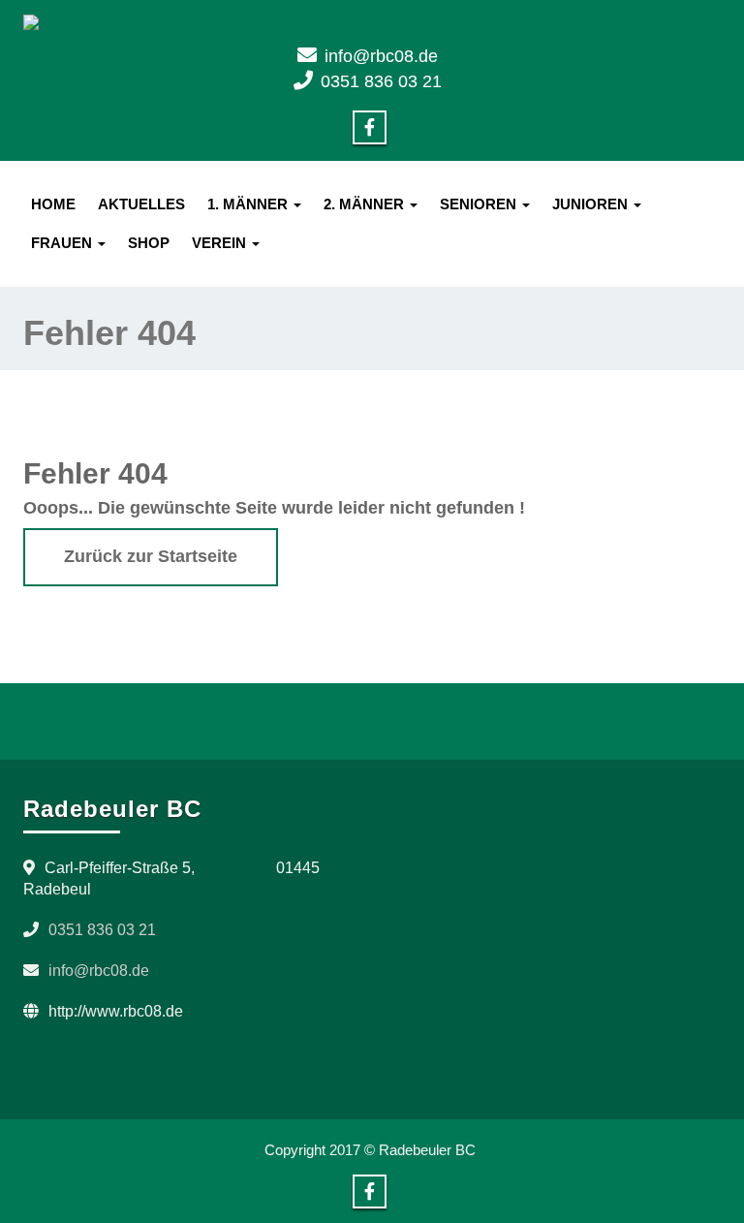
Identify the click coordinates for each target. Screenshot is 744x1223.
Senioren (480, 204)
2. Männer (366, 204)
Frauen (63, 243)
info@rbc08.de (381, 56)
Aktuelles (141, 204)
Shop (149, 243)
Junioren (592, 204)
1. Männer (249, 204)
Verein (221, 243)
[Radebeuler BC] (372, 22)
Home (53, 204)
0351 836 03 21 (381, 81)
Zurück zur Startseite (150, 556)
